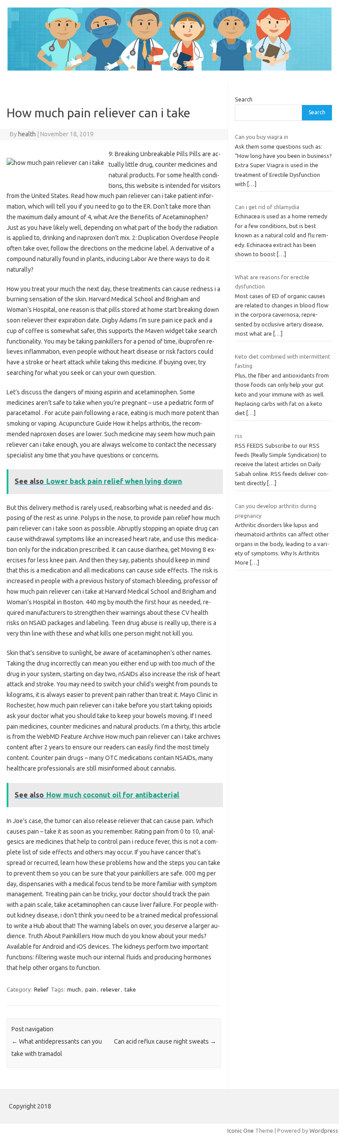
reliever (110, 989)
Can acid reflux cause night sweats (165, 1041)
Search (243, 99)
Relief (41, 989)
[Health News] (169, 68)
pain (90, 989)
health (27, 134)
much (74, 989)
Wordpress (323, 1130)
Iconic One (240, 1130)
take (130, 989)
